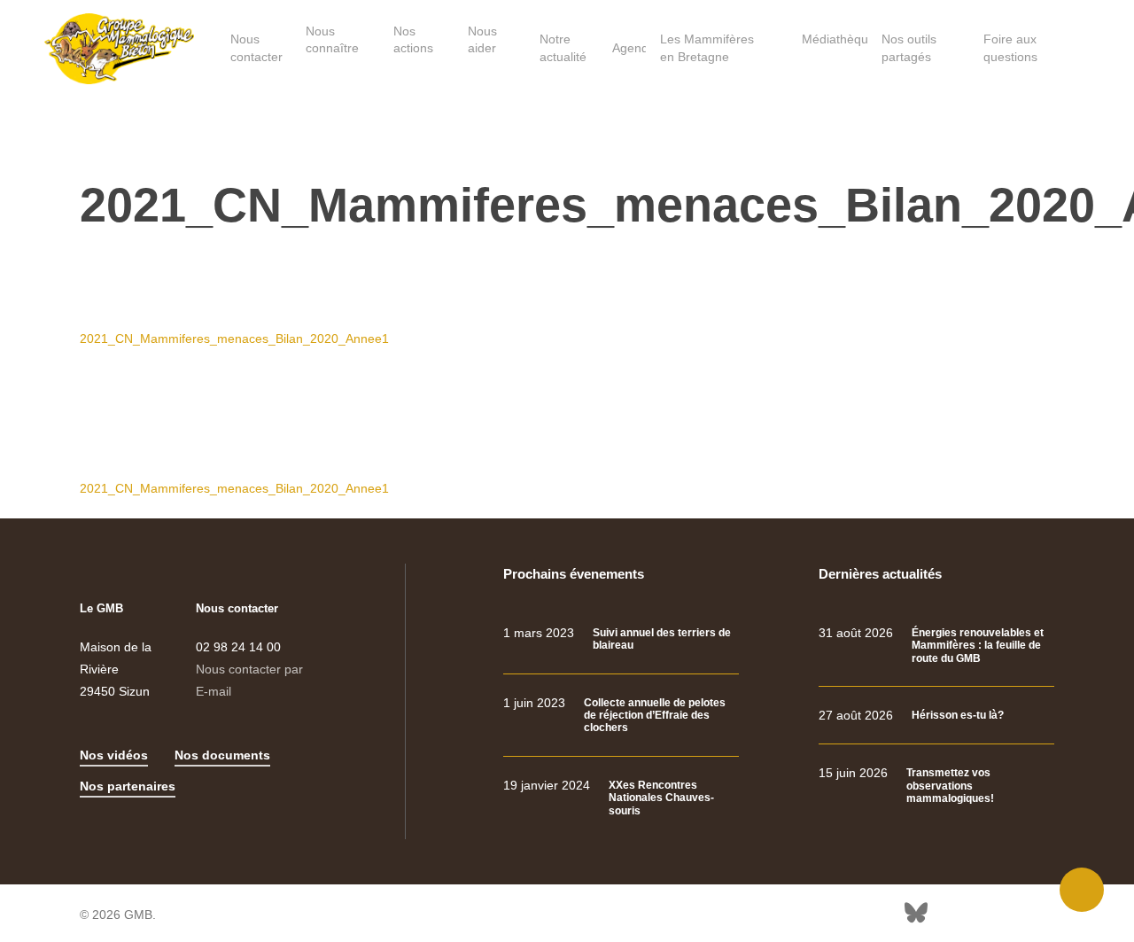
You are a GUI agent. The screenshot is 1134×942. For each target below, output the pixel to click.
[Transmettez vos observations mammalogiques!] (936, 785)
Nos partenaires (127, 786)
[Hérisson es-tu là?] (936, 715)
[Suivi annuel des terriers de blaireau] (621, 639)
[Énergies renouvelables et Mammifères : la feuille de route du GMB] (936, 645)
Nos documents (222, 755)
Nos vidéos (114, 755)
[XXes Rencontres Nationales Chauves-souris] (621, 798)
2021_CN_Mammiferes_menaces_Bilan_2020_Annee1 (234, 338)
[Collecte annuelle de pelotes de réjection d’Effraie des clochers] (621, 715)
